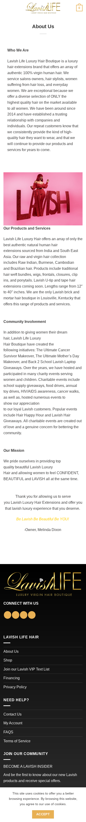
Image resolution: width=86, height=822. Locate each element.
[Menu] (6, 8)
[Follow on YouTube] (31, 615)
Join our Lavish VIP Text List (26, 669)
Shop (7, 660)
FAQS (8, 732)
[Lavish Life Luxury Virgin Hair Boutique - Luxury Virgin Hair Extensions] (43, 8)
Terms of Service (17, 741)
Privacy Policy (15, 687)
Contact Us (12, 714)
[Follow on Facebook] (7, 615)
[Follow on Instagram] (15, 615)
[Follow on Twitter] (23, 615)
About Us (11, 651)
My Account (12, 723)
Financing (11, 678)
